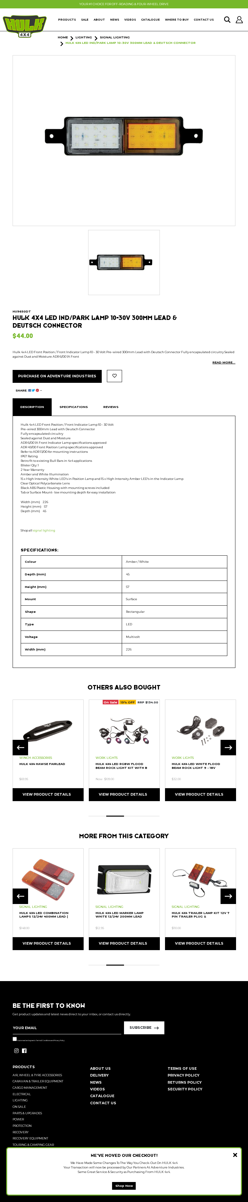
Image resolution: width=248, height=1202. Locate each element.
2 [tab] (115, 816)
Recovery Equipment (30, 1138)
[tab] (32, 407)
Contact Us (204, 19)
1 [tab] (97, 816)
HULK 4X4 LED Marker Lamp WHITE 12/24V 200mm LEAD (120, 914)
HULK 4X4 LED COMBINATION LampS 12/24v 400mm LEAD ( (43, 914)
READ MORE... (223, 362)
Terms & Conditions (43, 1040)
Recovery (21, 1132)
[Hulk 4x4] (25, 26)
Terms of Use (182, 1069)
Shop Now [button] (124, 1185)
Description (32, 407)
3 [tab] (133, 816)
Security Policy (185, 1089)
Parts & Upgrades (27, 1113)
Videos (130, 19)
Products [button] (67, 19)
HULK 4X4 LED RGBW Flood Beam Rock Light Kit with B (121, 765)
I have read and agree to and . (41, 1040)
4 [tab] (151, 816)
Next (228, 747)
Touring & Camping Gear (33, 1145)
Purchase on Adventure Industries (57, 376)
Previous (20, 747)
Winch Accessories (35, 758)
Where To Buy (177, 19)
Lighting (20, 1100)
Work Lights (107, 758)
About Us (100, 1069)
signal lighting (44, 530)
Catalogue (150, 19)
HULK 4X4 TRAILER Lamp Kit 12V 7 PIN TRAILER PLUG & (200, 914)
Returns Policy (185, 1082)
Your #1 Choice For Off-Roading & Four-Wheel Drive (124, 4)
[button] (114, 376)
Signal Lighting (33, 907)
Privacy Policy (59, 1040)
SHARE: (22, 390)
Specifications (73, 407)
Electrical (22, 1094)
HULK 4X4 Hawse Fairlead (42, 764)
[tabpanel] (48, 750)
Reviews (111, 407)
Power (18, 1119)
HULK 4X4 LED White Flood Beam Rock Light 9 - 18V (196, 765)
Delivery (99, 1075)
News (114, 19)
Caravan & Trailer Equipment (38, 1081)
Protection (22, 1125)
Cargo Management (30, 1087)
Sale (84, 19)
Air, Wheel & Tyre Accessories (37, 1075)
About (99, 19)
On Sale (19, 1106)
